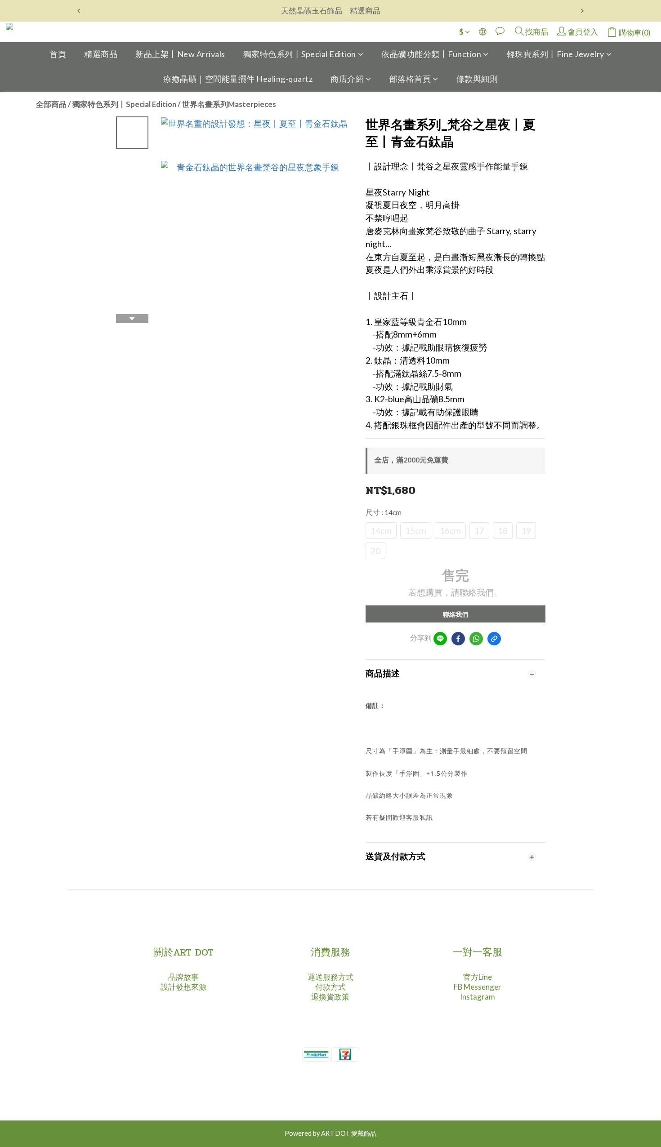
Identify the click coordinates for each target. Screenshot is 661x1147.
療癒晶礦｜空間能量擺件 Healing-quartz (238, 79)
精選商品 (100, 54)
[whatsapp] (476, 638)
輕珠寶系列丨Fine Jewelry (555, 54)
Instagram (477, 996)
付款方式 (330, 986)
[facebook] (458, 638)
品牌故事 (183, 977)
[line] (440, 638)
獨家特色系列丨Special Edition (299, 54)
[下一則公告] (582, 11)
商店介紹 (347, 79)
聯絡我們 (455, 614)
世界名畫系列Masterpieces (229, 104)
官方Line (477, 977)
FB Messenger (477, 986)
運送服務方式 (330, 977)
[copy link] (494, 638)
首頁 (57, 54)
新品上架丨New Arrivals (180, 54)
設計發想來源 (183, 986)
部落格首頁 (410, 79)
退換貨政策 (330, 996)
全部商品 (51, 104)
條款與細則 (477, 79)
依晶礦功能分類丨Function (431, 54)
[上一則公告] (79, 11)
